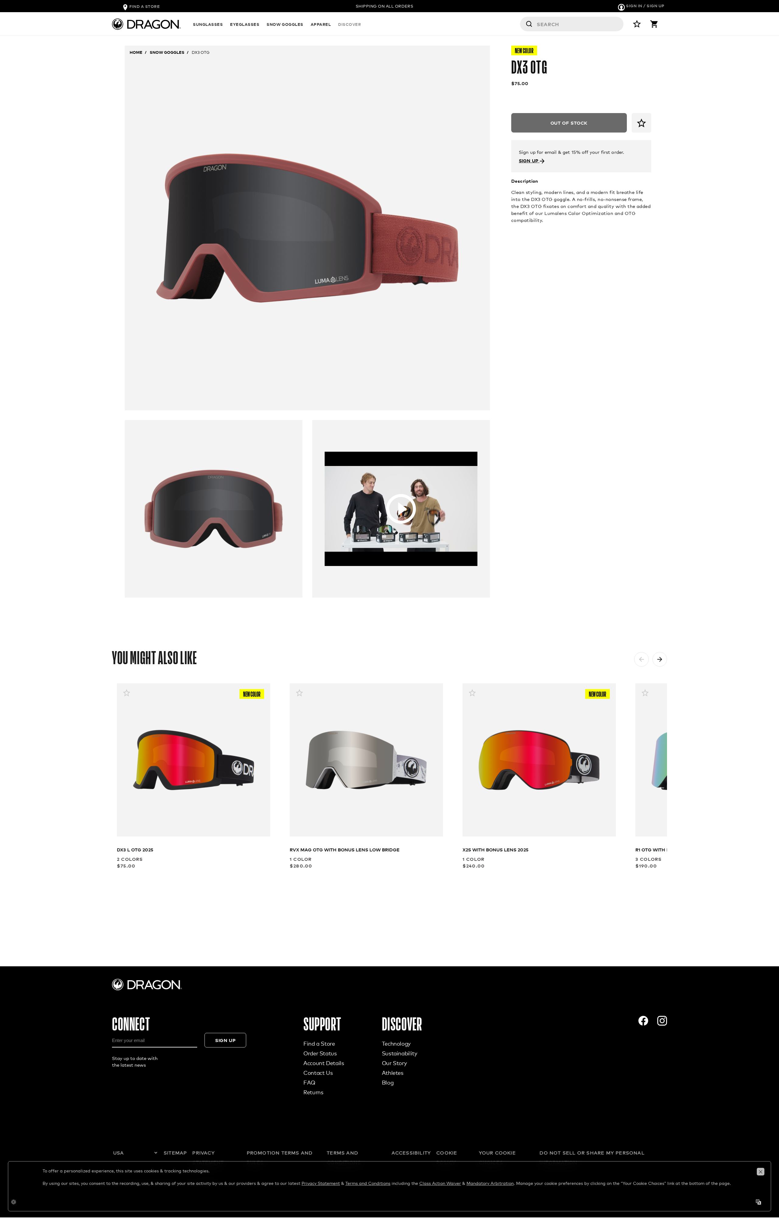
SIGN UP (529, 160)
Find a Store (319, 1043)
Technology (396, 1043)
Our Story (394, 1063)
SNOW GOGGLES (285, 24)
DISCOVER (349, 24)
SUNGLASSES (208, 24)
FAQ (309, 1082)
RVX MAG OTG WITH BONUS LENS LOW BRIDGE (345, 849)
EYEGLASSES (244, 24)
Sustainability (399, 1053)
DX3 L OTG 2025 (135, 849)
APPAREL (321, 24)
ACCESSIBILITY (411, 1152)
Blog (388, 1082)
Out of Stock (569, 122)
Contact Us (318, 1072)
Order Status (320, 1053)
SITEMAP (175, 1152)
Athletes (392, 1072)
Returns (313, 1092)
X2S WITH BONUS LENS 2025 (496, 849)
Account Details (323, 1063)
